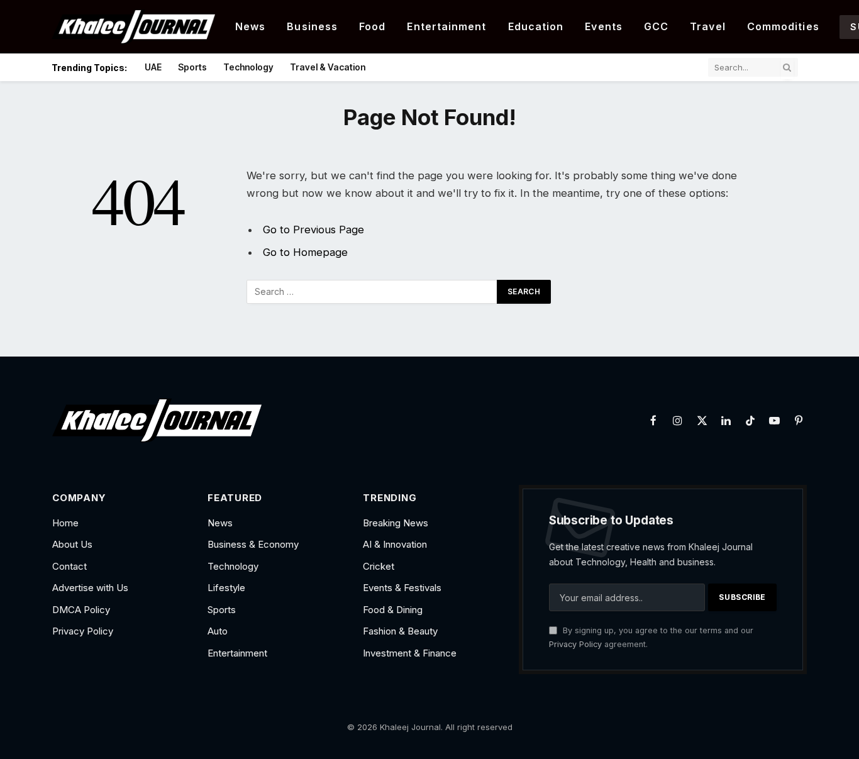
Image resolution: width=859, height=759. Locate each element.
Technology (248, 67)
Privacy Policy (575, 644)
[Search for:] (372, 292)
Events (604, 26)
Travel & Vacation (327, 67)
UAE (153, 67)
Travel (708, 26)
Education (536, 26)
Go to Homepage (305, 252)
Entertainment (446, 26)
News (250, 26)
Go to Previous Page (313, 229)
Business (312, 26)
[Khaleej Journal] (133, 26)
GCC (656, 26)
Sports (192, 67)
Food (372, 26)
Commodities (783, 26)
